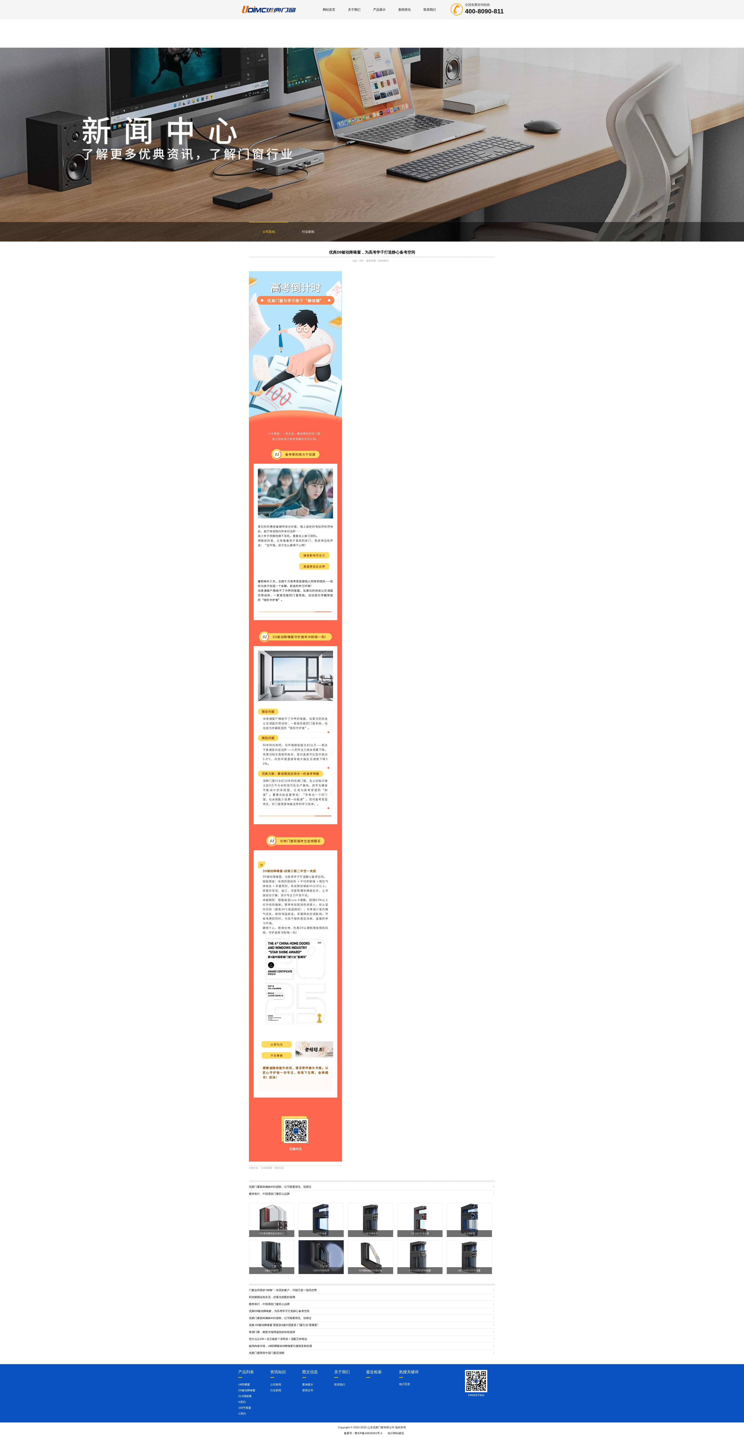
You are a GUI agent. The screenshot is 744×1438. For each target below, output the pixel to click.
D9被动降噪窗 (246, 1390)
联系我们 (430, 9)
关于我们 (354, 9)
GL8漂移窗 (245, 1396)
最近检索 (374, 1372)
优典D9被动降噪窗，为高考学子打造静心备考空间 (372, 252)
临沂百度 (404, 1384)
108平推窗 (244, 1407)
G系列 (242, 1413)
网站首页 (329, 9)
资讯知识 (278, 1372)
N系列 (242, 1401)
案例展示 (307, 1384)
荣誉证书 (307, 1390)
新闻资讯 (404, 9)
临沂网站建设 (396, 1433)
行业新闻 (308, 231)
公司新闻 (269, 231)
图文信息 (310, 1372)
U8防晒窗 (244, 1384)
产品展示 (379, 9)
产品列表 (246, 1372)
